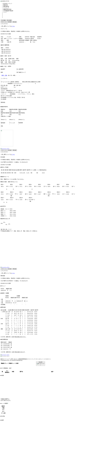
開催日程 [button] (5, 5)
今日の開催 (3, 20)
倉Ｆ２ (54, 186)
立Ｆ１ (64, 194)
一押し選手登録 (4, 23)
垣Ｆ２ (8, 199)
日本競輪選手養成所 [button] (8, 10)
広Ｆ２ (45, 186)
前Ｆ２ (64, 186)
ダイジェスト (42, 364)
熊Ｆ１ (36, 194)
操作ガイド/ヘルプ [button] (5, 359)
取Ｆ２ (36, 186)
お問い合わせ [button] (13, 359)
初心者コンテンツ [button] (7, 3)
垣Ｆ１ (73, 186)
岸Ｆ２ (26, 186)
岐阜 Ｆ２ (3, 210)
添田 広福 (4, 75)
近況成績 (9, 21)
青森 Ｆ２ (3, 214)
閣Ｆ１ (45, 194)
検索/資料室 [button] (6, 6)
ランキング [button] (6, 7)
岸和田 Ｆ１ (4, 215)
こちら (13, 26)
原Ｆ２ (26, 199)
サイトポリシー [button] (39, 359)
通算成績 (14, 21)
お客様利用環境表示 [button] (23, 359)
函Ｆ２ (26, 194)
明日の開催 (9, 20)
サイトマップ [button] (31, 359)
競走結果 (40, 362)
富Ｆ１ (17, 186)
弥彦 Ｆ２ (3, 212)
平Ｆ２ (16, 194)
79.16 (34, 42)
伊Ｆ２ (8, 186)
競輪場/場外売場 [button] (7, 9)
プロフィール (3, 21)
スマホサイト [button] (47, 359)
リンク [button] (5, 12)
